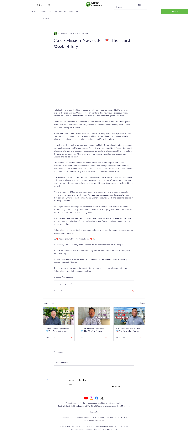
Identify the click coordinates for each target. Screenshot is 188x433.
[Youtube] (86, 398)
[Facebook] (97, 398)
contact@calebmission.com (94, 420)
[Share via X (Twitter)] (60, 284)
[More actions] (133, 33)
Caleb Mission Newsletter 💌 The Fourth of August (57, 329)
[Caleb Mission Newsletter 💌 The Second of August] (129, 316)
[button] (174, 11)
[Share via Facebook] (55, 284)
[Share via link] (71, 284)
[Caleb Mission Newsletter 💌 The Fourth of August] (58, 316)
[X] (102, 398)
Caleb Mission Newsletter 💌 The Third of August (92, 329)
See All (142, 303)
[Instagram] (91, 398)
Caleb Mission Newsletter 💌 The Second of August (128, 329)
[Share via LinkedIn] (65, 284)
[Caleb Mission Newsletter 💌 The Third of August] (94, 316)
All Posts (46, 19)
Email (69, 384)
